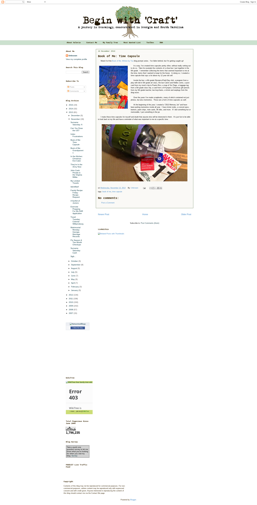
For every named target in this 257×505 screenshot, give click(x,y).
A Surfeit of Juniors (75, 202)
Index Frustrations (77, 135)
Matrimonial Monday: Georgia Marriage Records (75, 231)
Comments (74, 91)
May (73, 279)
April (73, 283)
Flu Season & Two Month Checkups (76, 242)
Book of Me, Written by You (122, 61)
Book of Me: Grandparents (77, 150)
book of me (106, 192)
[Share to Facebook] (158, 188)
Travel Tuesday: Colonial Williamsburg (77, 220)
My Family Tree (110, 43)
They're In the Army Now (76, 165)
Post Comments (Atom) (150, 223)
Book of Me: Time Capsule (76, 142)
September (76, 265)
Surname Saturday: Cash (76, 250)
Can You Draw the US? (77, 129)
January (74, 290)
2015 (71, 105)
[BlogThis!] (153, 188)
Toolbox (150, 43)
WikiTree (86, 411)
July (73, 272)
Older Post (186, 214)
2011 (71, 299)
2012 (71, 295)
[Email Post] (144, 188)
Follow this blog (78, 328)
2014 (71, 109)
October (74, 261)
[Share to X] (155, 188)
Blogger (133, 500)
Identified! (75, 187)
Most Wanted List (132, 43)
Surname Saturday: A (76, 123)
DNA (161, 43)
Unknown (135, 188)
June (73, 276)
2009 (71, 306)
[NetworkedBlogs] (78, 324)
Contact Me (91, 43)
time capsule (117, 192)
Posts (71, 87)
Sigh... (73, 256)
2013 (71, 112)
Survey (74, 456)
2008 (71, 309)
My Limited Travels (75, 182)
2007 (71, 313)
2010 (71, 302)
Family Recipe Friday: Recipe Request (77, 193)
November (75, 119)
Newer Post (103, 214)
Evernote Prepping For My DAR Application (77, 210)
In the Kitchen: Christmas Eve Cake (77, 158)
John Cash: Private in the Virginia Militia (76, 173)
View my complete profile (76, 59)
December (75, 115)
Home (145, 214)
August (74, 268)
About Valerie (74, 43)
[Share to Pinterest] (161, 188)
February (75, 287)
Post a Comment (107, 203)
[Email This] (150, 188)
